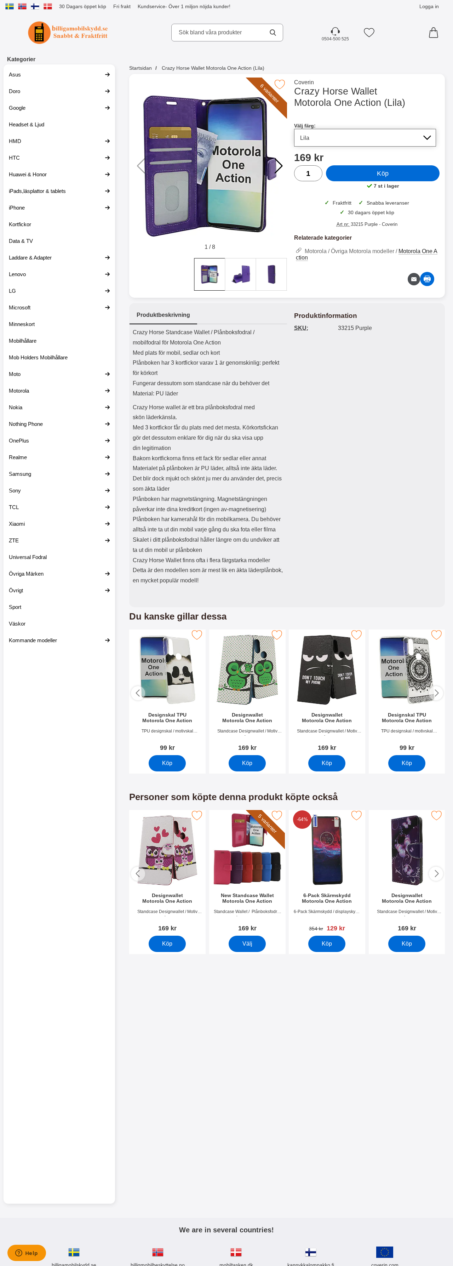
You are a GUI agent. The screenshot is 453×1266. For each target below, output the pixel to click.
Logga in (429, 6)
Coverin (304, 82)
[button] (278, 166)
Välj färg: (305, 126)
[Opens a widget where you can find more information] (26, 1253)
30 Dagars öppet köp (82, 6)
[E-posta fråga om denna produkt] (414, 279)
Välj (247, 943)
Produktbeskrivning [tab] (163, 315)
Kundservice (151, 6)
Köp (383, 173)
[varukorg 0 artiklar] (435, 32)
